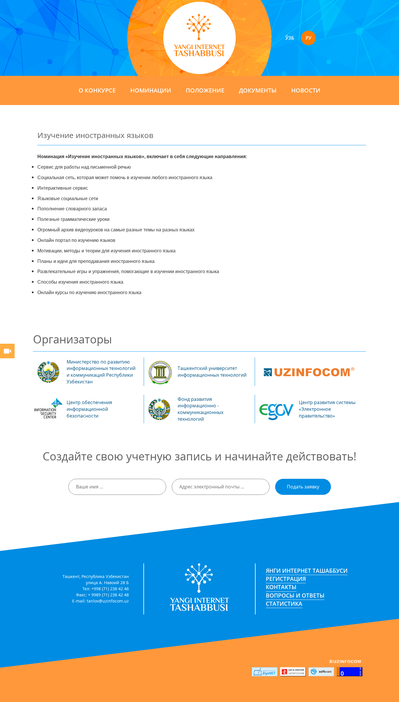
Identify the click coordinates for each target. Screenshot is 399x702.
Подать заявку (303, 486)
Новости (305, 90)
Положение (205, 90)
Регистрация (286, 579)
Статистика (284, 603)
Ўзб (289, 38)
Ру (308, 38)
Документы (258, 90)
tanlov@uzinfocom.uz (108, 601)
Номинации (150, 90)
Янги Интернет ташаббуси (307, 570)
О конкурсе (97, 90)
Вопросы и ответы (295, 595)
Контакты (281, 587)
